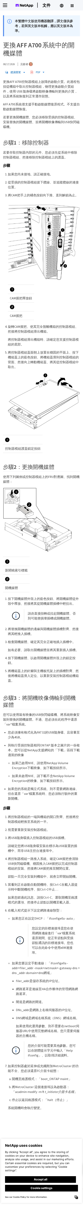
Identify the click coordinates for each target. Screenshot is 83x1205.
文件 (47, 5)
